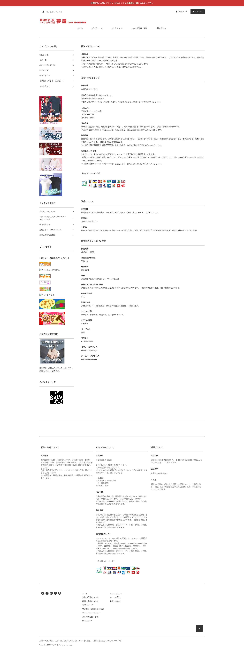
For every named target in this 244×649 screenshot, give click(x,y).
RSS (84, 621)
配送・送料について (90, 601)
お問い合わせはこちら (49, 371)
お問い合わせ (161, 28)
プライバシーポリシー (91, 613)
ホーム (80, 28)
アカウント (182, 12)
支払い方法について (90, 597)
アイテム (199, 12)
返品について (87, 605)
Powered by (42, 645)
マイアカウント (116, 593)
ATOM (90, 621)
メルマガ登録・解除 (139, 28)
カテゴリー (95, 28)
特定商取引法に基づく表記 (93, 609)
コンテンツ (115, 28)
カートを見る (115, 597)
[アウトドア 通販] (46, 295)
